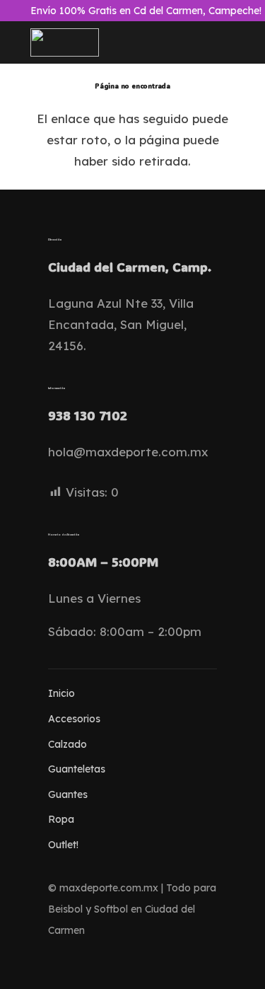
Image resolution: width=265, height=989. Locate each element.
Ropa (61, 819)
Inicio (61, 693)
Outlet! (63, 844)
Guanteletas (76, 769)
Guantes (68, 794)
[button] (132, 42)
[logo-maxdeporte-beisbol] (65, 42)
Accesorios (74, 718)
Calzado (67, 744)
